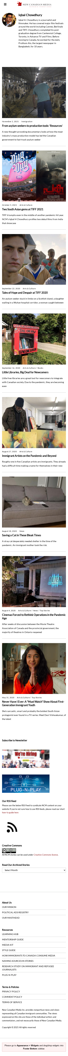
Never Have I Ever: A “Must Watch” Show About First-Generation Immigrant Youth (33, 703)
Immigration (27, 121)
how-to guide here (10, 812)
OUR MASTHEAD (11, 917)
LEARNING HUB (10, 934)
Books (40, 368)
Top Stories (45, 610)
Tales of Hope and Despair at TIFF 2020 (25, 292)
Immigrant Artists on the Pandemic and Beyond (29, 455)
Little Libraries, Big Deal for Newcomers (25, 372)
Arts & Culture (26, 205)
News (21, 531)
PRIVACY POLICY (11, 991)
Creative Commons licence (46, 855)
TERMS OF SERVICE (12, 1002)
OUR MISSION (9, 907)
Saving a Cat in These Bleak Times (21, 535)
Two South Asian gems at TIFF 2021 (22, 209)
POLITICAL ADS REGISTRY (15, 912)
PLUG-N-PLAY (9, 975)
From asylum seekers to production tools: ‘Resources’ (32, 125)
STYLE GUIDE (8, 950)
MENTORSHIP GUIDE (13, 939)
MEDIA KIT (7, 944)
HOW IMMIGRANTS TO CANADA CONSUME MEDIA (28, 955)
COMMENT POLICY (12, 996)
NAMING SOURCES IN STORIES (17, 961)
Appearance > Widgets (28, 1045)
